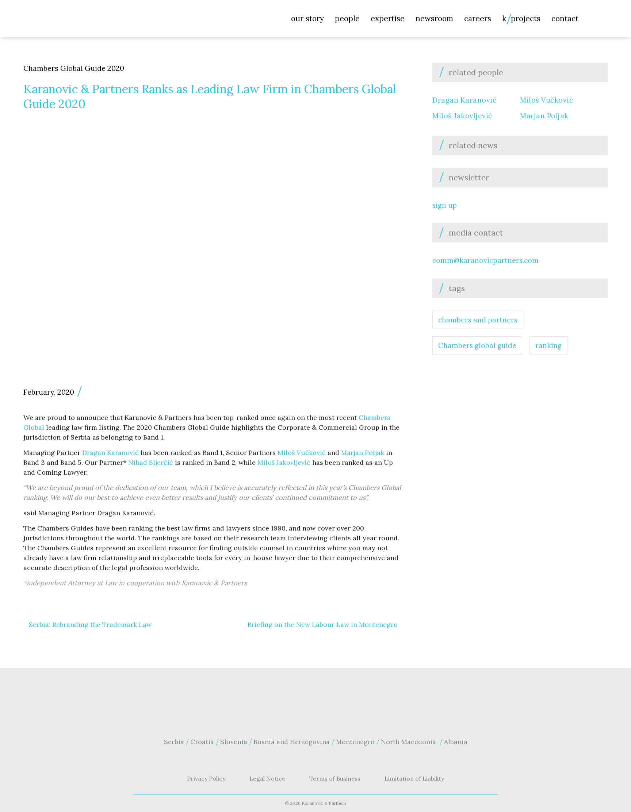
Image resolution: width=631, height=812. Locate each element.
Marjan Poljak (362, 452)
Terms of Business (334, 778)
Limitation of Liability (414, 778)
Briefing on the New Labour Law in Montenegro (323, 624)
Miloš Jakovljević (283, 462)
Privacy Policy (206, 778)
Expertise (388, 18)
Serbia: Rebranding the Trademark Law (90, 624)
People (347, 18)
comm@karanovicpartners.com (485, 260)
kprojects (521, 18)
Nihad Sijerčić (150, 462)
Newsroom (434, 18)
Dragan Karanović (110, 452)
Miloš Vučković (302, 452)
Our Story (307, 18)
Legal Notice (267, 778)
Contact (564, 18)
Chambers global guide (477, 345)
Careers (477, 18)
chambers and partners (477, 319)
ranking (548, 345)
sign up (444, 205)
